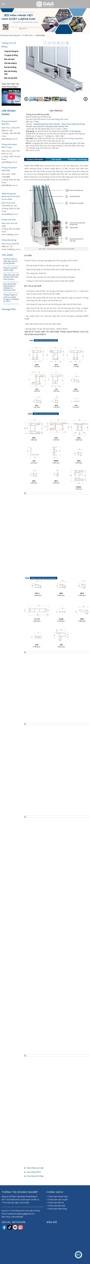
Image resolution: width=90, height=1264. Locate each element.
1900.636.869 (17, 1217)
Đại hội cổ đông (10, 67)
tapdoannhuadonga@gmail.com (21, 1214)
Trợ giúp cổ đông (11, 55)
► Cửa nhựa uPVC (32, 1172)
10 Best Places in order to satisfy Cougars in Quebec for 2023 (11, 298)
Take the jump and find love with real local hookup (11, 277)
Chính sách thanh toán (58, 1196)
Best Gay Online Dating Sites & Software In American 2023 (9, 287)
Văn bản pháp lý (10, 63)
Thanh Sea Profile (31, 165)
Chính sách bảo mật (56, 1205)
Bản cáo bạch (9, 59)
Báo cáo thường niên (10, 72)
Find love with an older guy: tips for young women (10, 261)
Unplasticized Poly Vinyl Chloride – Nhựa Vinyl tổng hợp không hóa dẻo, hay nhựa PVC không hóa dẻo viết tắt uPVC (55, 125)
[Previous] (5, 21)
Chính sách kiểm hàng (57, 1209)
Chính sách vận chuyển (58, 1199)
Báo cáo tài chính (10, 78)
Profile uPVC (28, 35)
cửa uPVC (65, 131)
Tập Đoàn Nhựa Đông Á (10, 35)
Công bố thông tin (11, 51)
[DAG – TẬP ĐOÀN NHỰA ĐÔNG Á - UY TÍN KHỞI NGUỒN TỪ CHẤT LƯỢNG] (45, 4)
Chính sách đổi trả (56, 1202)
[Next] (85, 21)
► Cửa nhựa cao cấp (33, 1168)
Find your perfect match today (10, 269)
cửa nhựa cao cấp (68, 143)
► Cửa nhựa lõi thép (34, 1176)
